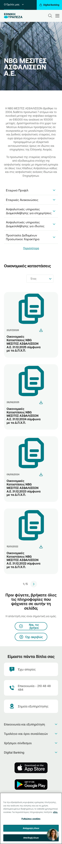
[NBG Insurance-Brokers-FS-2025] (41, 330)
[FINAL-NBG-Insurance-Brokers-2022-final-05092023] (41, 547)
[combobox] (40, 279)
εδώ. (55, 812)
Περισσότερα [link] (31, 248)
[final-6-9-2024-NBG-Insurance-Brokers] (41, 474)
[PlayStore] (31, 784)
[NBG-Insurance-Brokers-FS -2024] (41, 402)
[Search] (50, 15)
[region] (31, 818)
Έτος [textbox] (34, 278)
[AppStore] (31, 767)
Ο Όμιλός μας (12, 4)
